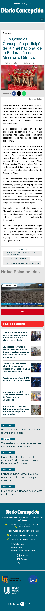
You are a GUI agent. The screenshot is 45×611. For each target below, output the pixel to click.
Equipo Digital (12, 63)
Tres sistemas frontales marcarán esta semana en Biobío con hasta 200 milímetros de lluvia (15, 336)
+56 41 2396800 (24, 527)
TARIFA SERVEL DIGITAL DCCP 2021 (24, 535)
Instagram (24, 555)
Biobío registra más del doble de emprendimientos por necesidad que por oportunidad (16, 410)
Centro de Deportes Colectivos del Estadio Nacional (21, 253)
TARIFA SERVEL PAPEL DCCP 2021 (24, 539)
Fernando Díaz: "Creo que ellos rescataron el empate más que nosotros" (19, 477)
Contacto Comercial (17, 544)
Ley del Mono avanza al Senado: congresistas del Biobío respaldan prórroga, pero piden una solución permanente (16, 352)
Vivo (22, 312)
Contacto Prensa (16, 547)
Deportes (7, 425)
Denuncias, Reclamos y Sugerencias (23, 550)
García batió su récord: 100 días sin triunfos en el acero (16, 379)
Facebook (24, 559)
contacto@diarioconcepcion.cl (24, 531)
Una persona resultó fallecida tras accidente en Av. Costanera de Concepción (16, 396)
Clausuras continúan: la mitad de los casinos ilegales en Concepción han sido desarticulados (16, 368)
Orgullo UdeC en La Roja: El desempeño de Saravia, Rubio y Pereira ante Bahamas (19, 460)
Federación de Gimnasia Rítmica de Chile (22, 263)
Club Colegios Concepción (16, 259)
